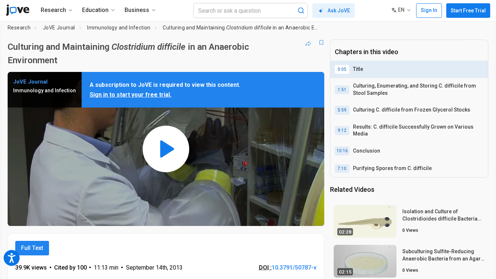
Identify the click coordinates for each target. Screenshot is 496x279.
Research (19, 28)
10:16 (342, 150)
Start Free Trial (468, 10)
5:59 (342, 110)
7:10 (342, 168)
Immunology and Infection (119, 28)
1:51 (342, 89)
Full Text (32, 247)
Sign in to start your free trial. (130, 94)
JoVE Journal (59, 28)
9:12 (342, 130)
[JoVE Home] (17, 10)
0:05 (342, 69)
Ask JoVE (339, 10)
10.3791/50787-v (294, 267)
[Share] (308, 42)
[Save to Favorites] (321, 42)
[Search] (301, 10)
